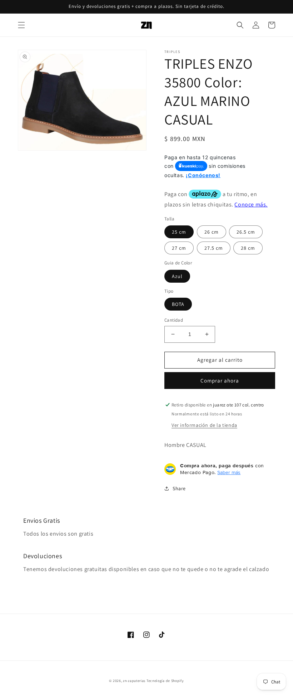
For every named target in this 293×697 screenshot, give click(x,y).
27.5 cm (213, 248)
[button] (21, 25)
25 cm (179, 232)
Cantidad (173, 320)
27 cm (179, 248)
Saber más (228, 472)
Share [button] (179, 488)
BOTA (178, 304)
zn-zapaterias (134, 680)
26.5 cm (246, 232)
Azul (177, 276)
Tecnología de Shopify (165, 680)
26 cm (211, 232)
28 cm (248, 248)
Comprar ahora (219, 380)
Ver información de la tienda (204, 425)
